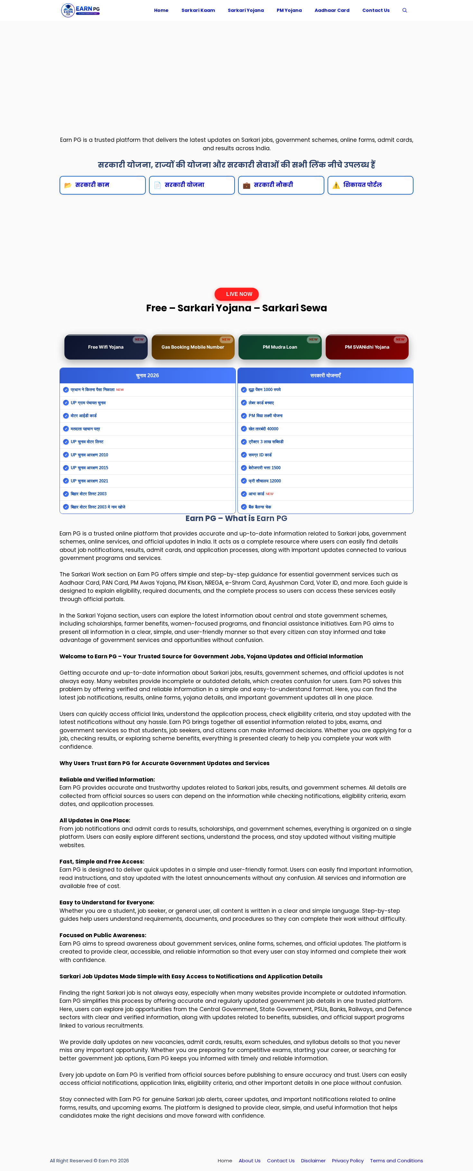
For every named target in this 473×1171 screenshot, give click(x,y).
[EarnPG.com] (81, 10)
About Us (250, 1160)
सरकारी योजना (194, 183)
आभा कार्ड (256, 493)
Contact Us (376, 10)
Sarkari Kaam (198, 10)
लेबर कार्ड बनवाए (261, 402)
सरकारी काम (104, 183)
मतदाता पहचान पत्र (85, 428)
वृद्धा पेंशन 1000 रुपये (265, 389)
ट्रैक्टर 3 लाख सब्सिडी (266, 441)
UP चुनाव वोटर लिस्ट (87, 441)
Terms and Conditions (396, 1160)
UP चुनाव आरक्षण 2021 (89, 481)
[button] (404, 10)
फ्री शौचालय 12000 (265, 481)
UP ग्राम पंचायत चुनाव (88, 402)
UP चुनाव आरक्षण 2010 (89, 455)
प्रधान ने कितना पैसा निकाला (93, 389)
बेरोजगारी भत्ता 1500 (265, 467)
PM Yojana (289, 10)
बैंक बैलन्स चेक (260, 507)
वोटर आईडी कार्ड (84, 415)
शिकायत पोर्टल (372, 183)
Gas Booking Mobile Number (196, 344)
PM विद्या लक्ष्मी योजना (266, 415)
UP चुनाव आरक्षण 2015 (89, 467)
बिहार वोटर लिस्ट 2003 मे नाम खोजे (98, 507)
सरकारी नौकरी (283, 183)
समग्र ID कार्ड (260, 455)
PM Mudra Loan (290, 344)
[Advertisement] (236, 72)
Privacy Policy (348, 1160)
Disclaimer (313, 1160)
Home (161, 10)
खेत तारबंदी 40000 (263, 428)
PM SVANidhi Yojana (374, 344)
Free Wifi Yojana (115, 344)
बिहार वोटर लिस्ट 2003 (89, 493)
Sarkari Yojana (246, 10)
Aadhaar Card (332, 10)
